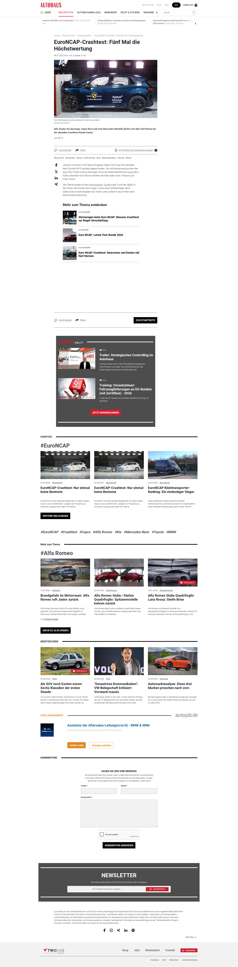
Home (57, 35)
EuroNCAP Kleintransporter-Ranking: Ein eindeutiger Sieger (171, 490)
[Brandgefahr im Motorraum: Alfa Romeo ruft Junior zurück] (65, 573)
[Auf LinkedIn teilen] (56, 178)
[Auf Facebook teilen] (56, 165)
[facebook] (104, 930)
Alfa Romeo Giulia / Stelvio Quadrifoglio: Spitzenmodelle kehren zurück (116, 599)
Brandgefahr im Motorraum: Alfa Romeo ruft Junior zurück (64, 597)
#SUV (54, 679)
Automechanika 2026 (89, 12)
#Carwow (164, 679)
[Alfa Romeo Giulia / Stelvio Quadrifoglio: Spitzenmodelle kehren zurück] (119, 573)
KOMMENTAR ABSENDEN (119, 845)
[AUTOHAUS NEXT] (70, 342)
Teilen (83, 150)
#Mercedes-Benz (136, 532)
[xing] (118, 930)
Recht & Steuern (130, 12)
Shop (159, 5)
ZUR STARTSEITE (145, 320)
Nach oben (190, 937)
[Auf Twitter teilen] (56, 171)
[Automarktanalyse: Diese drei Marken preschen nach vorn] (173, 661)
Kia (85, 172)
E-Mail (83, 786)
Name (123, 786)
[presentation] (195, 23)
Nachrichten (66, 12)
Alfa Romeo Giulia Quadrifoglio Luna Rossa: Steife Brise (171, 597)
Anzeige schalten (101, 745)
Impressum (155, 960)
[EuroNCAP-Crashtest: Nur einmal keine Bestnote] (65, 465)
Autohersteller (84, 35)
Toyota (106, 184)
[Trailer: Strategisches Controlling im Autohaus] (76, 358)
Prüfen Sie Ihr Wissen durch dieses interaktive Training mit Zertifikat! (123, 399)
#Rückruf (56, 590)
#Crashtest (69, 532)
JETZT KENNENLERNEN (105, 412)
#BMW (171, 532)
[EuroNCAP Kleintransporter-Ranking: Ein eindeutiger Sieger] (173, 465)
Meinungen (110, 12)
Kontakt (170, 950)
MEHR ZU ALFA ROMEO (56, 630)
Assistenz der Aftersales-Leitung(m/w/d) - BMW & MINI (108, 725)
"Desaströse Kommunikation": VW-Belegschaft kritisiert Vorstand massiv (116, 688)
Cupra (131, 172)
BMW (130, 184)
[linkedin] (125, 930)
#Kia (118, 532)
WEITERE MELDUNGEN (55, 515)
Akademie (148, 12)
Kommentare (65, 150)
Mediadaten (152, 950)
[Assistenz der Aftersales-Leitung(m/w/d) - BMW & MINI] (47, 730)
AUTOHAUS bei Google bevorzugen (136, 150)
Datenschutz (173, 960)
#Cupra (84, 532)
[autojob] (186, 715)
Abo (176, 5)
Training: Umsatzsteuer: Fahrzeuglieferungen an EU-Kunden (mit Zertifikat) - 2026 (125, 389)
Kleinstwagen (96, 184)
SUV (65, 172)
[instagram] (111, 930)
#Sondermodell (166, 590)
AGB (164, 960)
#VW (108, 679)
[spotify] (133, 930)
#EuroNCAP (55, 445)
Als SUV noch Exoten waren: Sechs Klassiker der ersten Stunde (61, 688)
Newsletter (148, 5)
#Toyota (158, 532)
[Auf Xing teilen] (56, 184)
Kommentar (86, 797)
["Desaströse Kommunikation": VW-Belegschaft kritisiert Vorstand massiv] (119, 661)
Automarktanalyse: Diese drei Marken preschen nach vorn (170, 686)
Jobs (166, 5)
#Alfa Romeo (102, 532)
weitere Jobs (76, 745)
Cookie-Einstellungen (190, 960)
